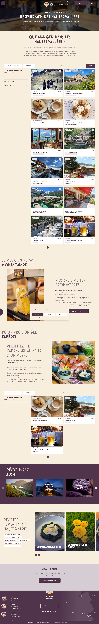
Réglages (61, 314)
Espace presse (6, 563)
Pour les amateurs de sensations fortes (46, 263)
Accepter (37, 314)
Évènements (10, 253)
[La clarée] (50, 562)
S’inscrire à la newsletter (49, 580)
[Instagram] (51, 612)
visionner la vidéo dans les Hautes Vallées (58, 622)
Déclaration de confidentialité (53, 317)
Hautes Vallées (12, 244)
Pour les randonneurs (86, 248)
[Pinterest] (53, 612)
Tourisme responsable (86, 263)
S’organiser (10, 249)
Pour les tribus (46, 248)
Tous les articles (89, 273)
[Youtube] (48, 611)
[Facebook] (45, 612)
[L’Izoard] (57, 562)
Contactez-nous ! (49, 606)
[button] (66, 306)
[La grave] (42, 562)
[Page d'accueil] (49, 3)
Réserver (81, 3)
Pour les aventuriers (66, 248)
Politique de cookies (43, 317)
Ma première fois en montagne (66, 263)
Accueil (31, 12)
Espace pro (6, 561)
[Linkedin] (43, 612)
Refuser (49, 314)
